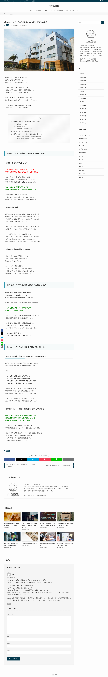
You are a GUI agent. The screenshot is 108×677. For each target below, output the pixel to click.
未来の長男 (54, 6)
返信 (9, 603)
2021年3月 (83, 80)
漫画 (81, 166)
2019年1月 (83, 119)
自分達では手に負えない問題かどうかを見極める (30, 136)
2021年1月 (83, 87)
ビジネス (82, 145)
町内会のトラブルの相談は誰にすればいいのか (28, 131)
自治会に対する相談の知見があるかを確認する (29, 139)
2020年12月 (83, 91)
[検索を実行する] (102, 22)
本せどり (82, 163)
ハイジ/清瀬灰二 (12, 494)
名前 (8, 637)
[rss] (101, 1)
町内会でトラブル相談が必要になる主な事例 (27, 122)
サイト (8, 650)
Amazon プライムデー (86, 135)
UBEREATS (83, 138)
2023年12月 (83, 73)
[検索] (103, 1)
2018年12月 (83, 123)
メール (9, 643)
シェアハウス (83, 142)
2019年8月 (83, 105)
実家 (81, 156)
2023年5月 (83, 77)
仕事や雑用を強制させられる (24, 128)
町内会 (7, 25)
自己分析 (82, 173)
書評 (81, 159)
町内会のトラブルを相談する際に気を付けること (28, 134)
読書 (81, 177)
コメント (9, 614)
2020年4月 (83, 95)
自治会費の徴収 (21, 126)
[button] (9, 459)
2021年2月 (83, 84)
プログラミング (84, 149)
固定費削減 (83, 152)
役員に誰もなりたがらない (24, 124)
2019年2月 (83, 116)
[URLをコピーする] (68, 459)
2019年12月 (83, 102)
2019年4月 (83, 109)
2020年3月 (83, 98)
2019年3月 (83, 112)
